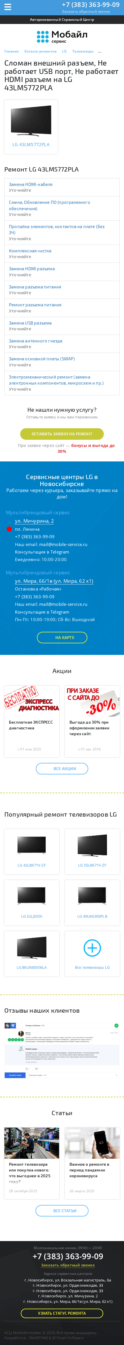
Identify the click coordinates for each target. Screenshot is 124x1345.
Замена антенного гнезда (36, 340)
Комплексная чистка (30, 250)
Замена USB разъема (30, 322)
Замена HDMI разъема (32, 268)
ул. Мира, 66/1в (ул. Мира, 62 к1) (54, 581)
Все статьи (64, 1210)
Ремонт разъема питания (35, 304)
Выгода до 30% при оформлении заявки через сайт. (89, 728)
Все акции (65, 768)
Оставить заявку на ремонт (62, 433)
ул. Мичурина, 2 (34, 520)
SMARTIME (38, 1337)
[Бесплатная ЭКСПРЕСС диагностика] (31, 700)
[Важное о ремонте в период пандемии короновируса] (92, 1142)
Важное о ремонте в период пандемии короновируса (89, 1170)
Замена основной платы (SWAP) (42, 358)
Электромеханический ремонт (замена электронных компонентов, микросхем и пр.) (56, 379)
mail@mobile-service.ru (63, 544)
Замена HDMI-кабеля (31, 184)
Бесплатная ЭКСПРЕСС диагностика (31, 725)
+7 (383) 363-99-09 (91, 4)
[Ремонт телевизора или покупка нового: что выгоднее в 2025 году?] (31, 1142)
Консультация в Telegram (42, 552)
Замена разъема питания (35, 286)
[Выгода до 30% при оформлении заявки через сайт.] (92, 700)
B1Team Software (67, 1337)
